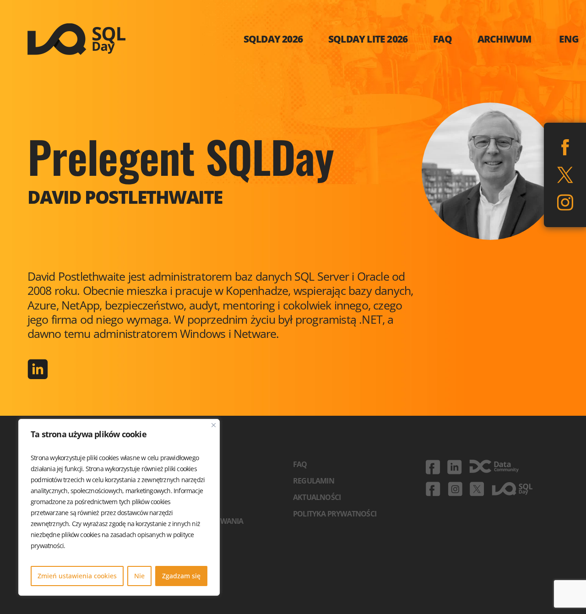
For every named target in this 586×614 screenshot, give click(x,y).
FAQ (300, 464)
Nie (139, 575)
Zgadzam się (181, 575)
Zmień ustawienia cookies (77, 575)
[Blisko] (214, 425)
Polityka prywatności (334, 514)
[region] (119, 507)
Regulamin (313, 481)
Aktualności (317, 497)
